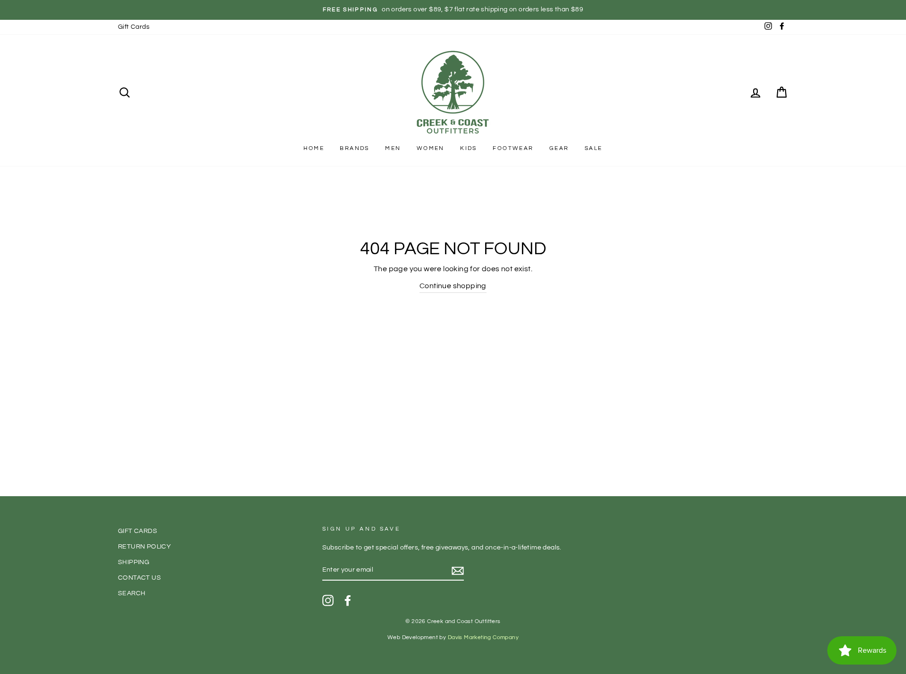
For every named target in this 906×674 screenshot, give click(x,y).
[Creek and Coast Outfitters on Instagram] (328, 600)
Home (313, 148)
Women (431, 148)
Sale (594, 148)
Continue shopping (453, 286)
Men (393, 148)
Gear (559, 148)
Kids (468, 148)
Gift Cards (134, 27)
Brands (354, 148)
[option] (453, 10)
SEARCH (131, 593)
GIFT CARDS (137, 531)
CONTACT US (139, 577)
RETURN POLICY (144, 546)
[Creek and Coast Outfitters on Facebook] (347, 600)
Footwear (513, 148)
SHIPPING (133, 562)
